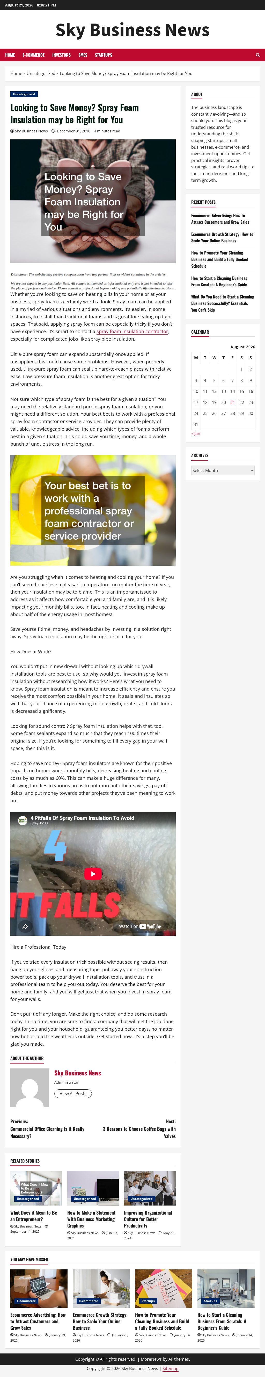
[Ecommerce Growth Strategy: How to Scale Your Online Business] (101, 1288)
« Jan (195, 433)
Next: (139, 1129)
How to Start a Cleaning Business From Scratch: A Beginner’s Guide (219, 281)
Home (10, 55)
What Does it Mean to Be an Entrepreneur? (33, 1215)
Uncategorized (24, 94)
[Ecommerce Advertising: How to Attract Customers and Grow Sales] (39, 1288)
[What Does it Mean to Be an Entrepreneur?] (36, 1188)
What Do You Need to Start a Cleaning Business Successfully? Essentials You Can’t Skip (222, 303)
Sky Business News (132, 29)
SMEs (82, 55)
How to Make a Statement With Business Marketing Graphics (91, 1219)
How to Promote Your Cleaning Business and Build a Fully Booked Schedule (219, 259)
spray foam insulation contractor (132, 331)
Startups (103, 55)
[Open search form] (258, 55)
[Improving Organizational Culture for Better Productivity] (150, 1188)
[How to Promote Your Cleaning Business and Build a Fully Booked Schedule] (163, 1288)
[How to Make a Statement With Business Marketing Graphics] (93, 1188)
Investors (61, 55)
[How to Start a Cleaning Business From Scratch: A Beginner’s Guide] (226, 1288)
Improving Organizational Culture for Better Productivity (148, 1219)
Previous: (47, 1129)
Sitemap (171, 1368)
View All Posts (73, 1093)
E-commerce (34, 55)
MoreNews (151, 1359)
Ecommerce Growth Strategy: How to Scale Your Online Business (222, 237)
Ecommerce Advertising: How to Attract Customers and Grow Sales (220, 218)
